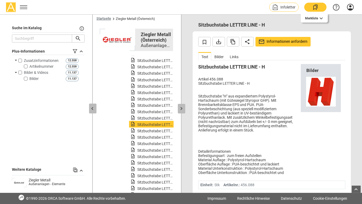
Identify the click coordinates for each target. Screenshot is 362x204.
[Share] (247, 41)
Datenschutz (291, 198)
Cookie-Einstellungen (330, 198)
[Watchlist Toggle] (204, 41)
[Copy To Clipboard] (233, 41)
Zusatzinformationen (41, 60)
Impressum (217, 198)
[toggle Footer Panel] (356, 189)
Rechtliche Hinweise (253, 198)
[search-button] (78, 38)
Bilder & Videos (36, 72)
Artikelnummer (41, 66)
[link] (315, 7)
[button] (284, 7)
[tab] (204, 56)
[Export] (219, 41)
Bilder (34, 78)
